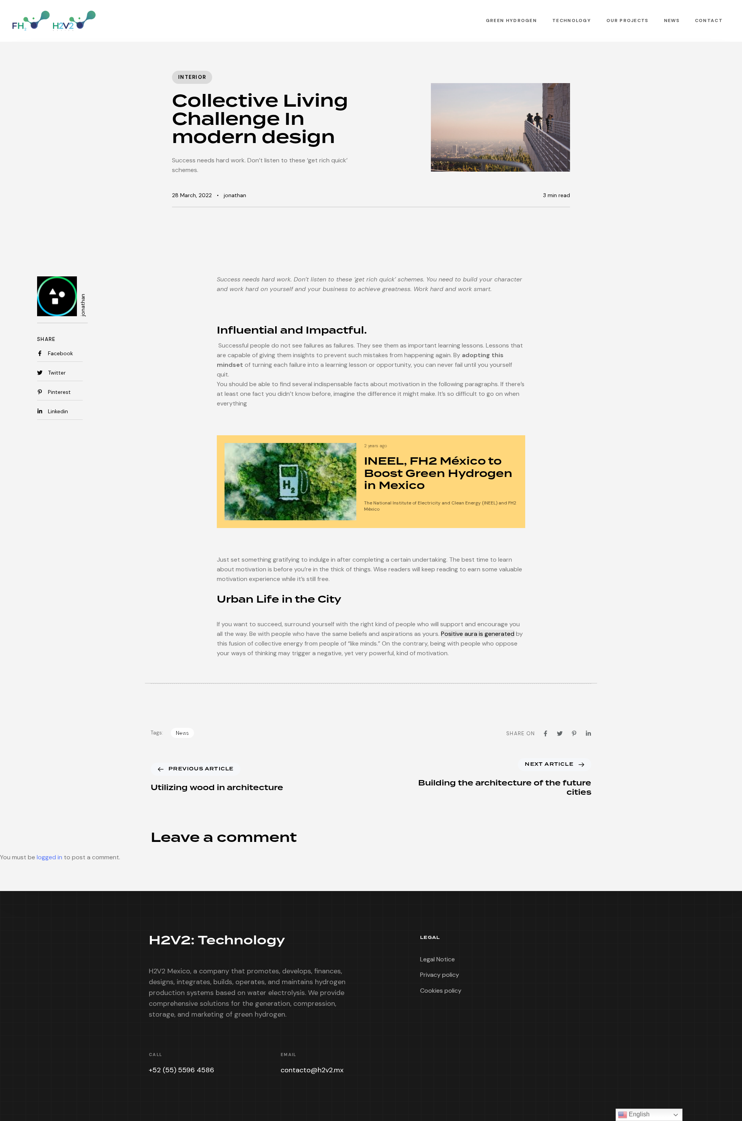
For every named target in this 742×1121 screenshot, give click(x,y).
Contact (709, 20)
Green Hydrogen (511, 20)
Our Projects (627, 20)
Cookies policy (440, 990)
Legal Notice (437, 959)
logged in (49, 857)
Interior (192, 77)
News (671, 20)
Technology (571, 20)
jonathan (235, 195)
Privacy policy (439, 975)
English (638, 1114)
